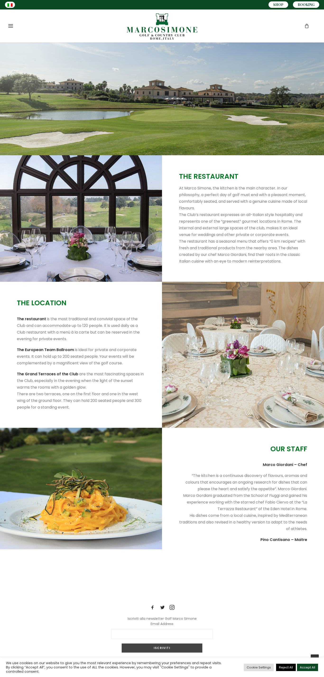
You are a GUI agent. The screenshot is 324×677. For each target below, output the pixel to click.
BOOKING (306, 4)
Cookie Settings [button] (259, 667)
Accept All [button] (307, 667)
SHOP (278, 4)
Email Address (162, 623)
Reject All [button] (286, 667)
